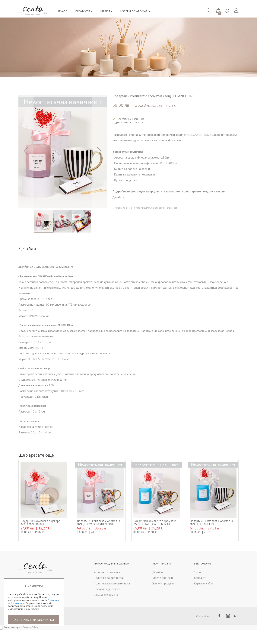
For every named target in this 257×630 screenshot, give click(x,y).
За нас (198, 572)
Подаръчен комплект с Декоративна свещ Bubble (41, 522)
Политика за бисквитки (109, 578)
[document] (34, 604)
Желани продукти (163, 583)
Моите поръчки (162, 578)
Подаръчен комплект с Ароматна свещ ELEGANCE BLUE (211, 522)
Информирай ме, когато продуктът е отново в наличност (145, 207)
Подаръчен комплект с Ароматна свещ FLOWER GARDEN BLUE (154, 522)
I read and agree (21, 627)
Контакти (200, 578)
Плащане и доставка (107, 589)
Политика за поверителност (112, 583)
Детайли (27, 248)
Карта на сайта (204, 583)
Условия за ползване (107, 572)
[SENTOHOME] (34, 8)
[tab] (32, 248)
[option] (44, 501)
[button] (25, 151)
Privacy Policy (30, 627)
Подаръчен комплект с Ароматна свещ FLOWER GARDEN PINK (98, 522)
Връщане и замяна (106, 594)
